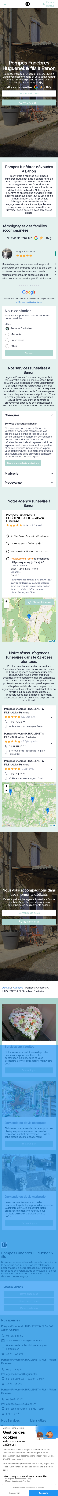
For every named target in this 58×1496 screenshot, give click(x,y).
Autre (14, 346)
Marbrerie (16, 334)
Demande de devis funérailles (23, 463)
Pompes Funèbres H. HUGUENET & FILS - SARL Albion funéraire (24, 735)
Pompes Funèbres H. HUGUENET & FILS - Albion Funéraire (24, 711)
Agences (18, 987)
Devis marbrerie (29, 1308)
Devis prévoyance (29, 1301)
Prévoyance (17, 340)
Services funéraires (21, 328)
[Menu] (5, 4)
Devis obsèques (29, 1293)
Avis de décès (38, 1426)
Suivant (29, 353)
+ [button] (6, 601)
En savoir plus (29, 1070)
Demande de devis (29, 93)
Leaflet (52, 641)
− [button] (6, 606)
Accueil (6, 987)
